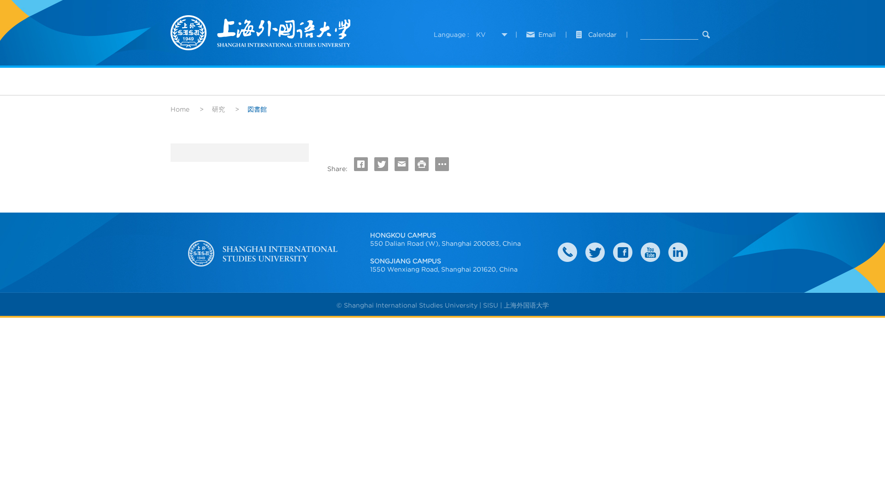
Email (547, 34)
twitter (595, 252)
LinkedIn (678, 252)
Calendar (602, 34)
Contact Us (567, 252)
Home (180, 109)
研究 (218, 109)
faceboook (622, 252)
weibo (650, 252)
